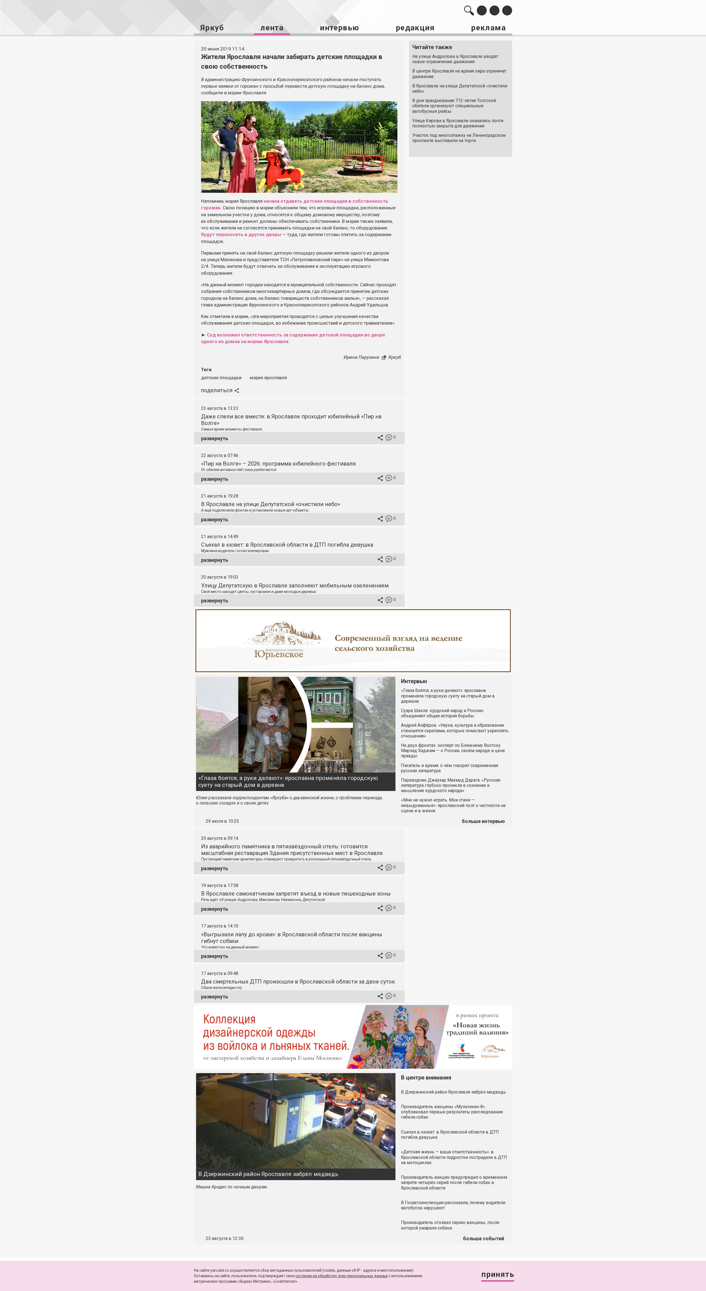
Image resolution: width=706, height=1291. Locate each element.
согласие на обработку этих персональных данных (341, 1276)
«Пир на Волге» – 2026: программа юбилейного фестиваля (278, 463)
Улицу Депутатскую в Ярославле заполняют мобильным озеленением (295, 585)
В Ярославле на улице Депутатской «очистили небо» (459, 88)
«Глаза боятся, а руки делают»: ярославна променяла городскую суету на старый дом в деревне (288, 781)
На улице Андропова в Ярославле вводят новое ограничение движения (455, 59)
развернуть (214, 438)
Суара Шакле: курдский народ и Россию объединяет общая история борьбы (442, 713)
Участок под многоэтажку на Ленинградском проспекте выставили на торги (459, 138)
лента (272, 27)
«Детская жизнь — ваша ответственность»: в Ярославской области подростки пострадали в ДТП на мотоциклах (454, 1157)
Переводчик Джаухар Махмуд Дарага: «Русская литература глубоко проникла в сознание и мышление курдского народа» (450, 785)
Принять (497, 1274)
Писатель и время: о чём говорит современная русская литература (449, 768)
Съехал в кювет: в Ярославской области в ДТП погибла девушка (287, 544)
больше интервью (483, 821)
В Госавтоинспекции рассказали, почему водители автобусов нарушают (453, 1205)
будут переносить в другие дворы (241, 234)
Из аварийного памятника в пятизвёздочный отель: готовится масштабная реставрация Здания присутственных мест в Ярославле (292, 849)
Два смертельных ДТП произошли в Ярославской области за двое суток (298, 981)
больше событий (483, 1238)
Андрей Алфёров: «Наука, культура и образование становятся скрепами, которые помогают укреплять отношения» (455, 730)
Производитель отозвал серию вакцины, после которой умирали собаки (450, 1225)
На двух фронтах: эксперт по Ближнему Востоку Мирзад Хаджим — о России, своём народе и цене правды (453, 750)
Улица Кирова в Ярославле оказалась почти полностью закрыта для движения (457, 123)
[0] (389, 438)
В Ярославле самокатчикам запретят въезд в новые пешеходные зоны (296, 893)
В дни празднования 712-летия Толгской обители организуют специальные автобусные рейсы (454, 106)
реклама (488, 27)
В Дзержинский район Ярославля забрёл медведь (268, 1174)
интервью (339, 27)
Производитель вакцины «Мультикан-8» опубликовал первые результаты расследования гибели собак (452, 1112)
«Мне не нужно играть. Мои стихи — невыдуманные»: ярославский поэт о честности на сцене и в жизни (453, 805)
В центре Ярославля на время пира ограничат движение (459, 73)
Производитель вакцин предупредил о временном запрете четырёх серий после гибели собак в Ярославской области (454, 1182)
